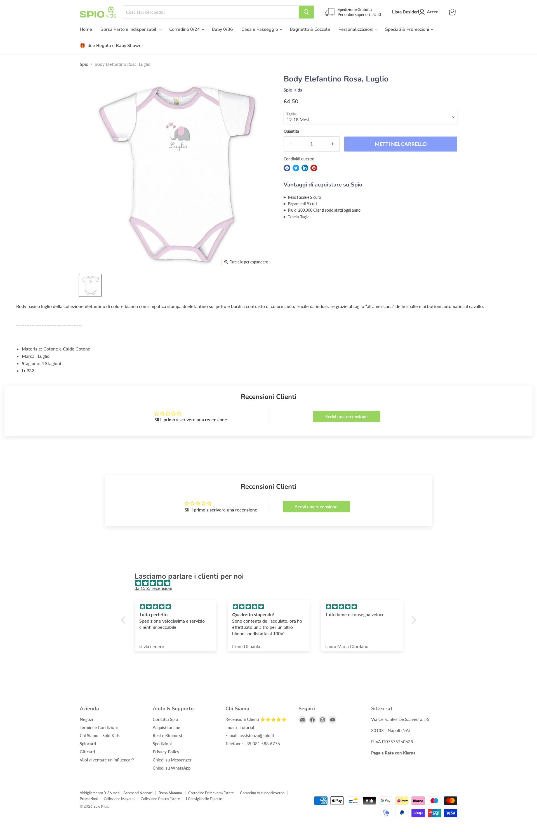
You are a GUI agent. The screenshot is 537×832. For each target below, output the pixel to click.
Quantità (291, 131)
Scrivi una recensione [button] (346, 416)
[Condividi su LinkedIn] (305, 168)
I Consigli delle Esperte (204, 798)
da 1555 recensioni (153, 588)
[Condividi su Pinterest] (313, 168)
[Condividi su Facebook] (287, 168)
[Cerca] (306, 12)
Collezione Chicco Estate (160, 798)
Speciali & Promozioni (407, 29)
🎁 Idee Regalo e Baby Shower (111, 46)
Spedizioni (162, 743)
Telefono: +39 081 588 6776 (252, 743)
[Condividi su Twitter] (296, 168)
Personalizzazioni (356, 29)
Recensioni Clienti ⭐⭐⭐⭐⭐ (256, 719)
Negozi (86, 719)
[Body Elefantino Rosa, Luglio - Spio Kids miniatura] (90, 285)
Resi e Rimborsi (167, 735)
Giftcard (87, 751)
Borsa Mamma (170, 793)
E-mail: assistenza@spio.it (249, 735)
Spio (84, 64)
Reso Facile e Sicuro (304, 197)
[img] (271, 583)
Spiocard (88, 743)
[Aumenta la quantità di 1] (332, 144)
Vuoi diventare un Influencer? (107, 759)
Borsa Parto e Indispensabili (129, 29)
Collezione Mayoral (119, 798)
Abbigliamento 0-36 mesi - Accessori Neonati (116, 793)
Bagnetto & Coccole (310, 29)
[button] (124, 620)
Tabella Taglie (298, 216)
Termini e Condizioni (99, 727)
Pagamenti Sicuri (302, 203)
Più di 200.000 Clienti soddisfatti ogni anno (324, 210)
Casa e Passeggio (260, 29)
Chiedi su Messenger (172, 759)
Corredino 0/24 (185, 29)
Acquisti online (166, 727)
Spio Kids (293, 89)
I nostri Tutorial (239, 727)
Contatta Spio (165, 719)
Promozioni (89, 798)
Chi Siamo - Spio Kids (100, 735)
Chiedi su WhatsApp (171, 767)
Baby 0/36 (222, 29)
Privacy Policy (166, 751)
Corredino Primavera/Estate (211, 793)
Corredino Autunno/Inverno (262, 793)
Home (86, 29)
